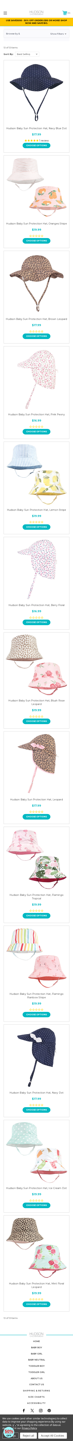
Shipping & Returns (36, 1390)
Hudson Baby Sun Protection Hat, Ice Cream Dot (36, 1188)
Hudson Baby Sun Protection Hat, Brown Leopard (36, 319)
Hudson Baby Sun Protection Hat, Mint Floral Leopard (36, 1285)
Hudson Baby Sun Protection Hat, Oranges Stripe (36, 223)
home (36, 1341)
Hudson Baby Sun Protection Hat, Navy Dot (37, 1092)
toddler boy (37, 1366)
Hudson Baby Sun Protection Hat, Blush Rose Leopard (36, 702)
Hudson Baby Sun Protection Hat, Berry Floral (36, 605)
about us (36, 1378)
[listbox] (27, 54)
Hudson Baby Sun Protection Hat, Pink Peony (36, 414)
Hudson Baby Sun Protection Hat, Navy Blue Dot (36, 128)
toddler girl (36, 1372)
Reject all (28, 1435)
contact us (36, 1384)
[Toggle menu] (10, 13)
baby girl (36, 1353)
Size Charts (36, 1397)
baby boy (36, 1347)
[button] (36, 34)
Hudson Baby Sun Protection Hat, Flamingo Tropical (36, 896)
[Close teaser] (15, 1426)
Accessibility (36, 1403)
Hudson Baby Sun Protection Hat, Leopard (36, 799)
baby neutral (36, 1360)
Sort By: (8, 54)
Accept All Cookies (52, 1435)
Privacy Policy (29, 1428)
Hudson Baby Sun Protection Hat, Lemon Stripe (36, 509)
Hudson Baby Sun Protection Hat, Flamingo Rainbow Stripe (36, 995)
